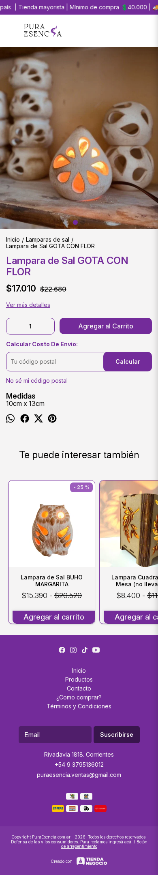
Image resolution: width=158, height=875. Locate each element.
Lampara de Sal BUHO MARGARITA (52, 581)
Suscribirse (116, 734)
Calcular (127, 361)
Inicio (79, 670)
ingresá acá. (121, 841)
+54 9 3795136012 (79, 764)
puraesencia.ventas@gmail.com (79, 774)
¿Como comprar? (79, 697)
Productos (79, 679)
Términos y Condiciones (79, 706)
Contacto (79, 688)
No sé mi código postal (37, 380)
